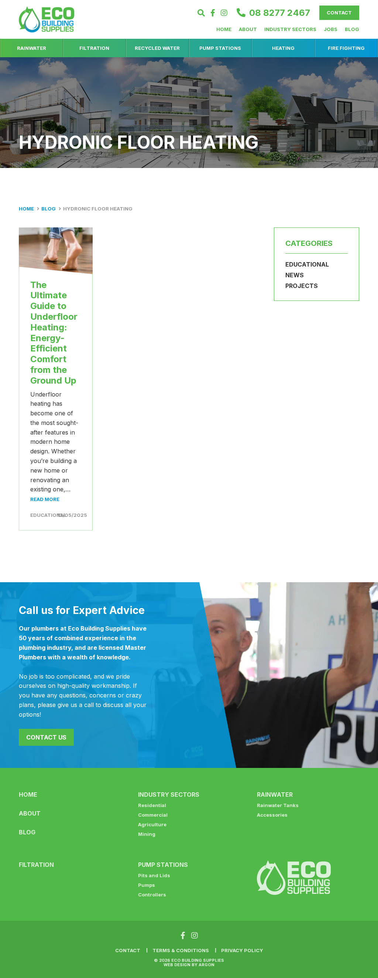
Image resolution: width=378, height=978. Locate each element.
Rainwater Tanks (278, 805)
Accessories (272, 815)
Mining (146, 834)
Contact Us (46, 737)
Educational (48, 515)
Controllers (152, 895)
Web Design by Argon (189, 964)
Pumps (146, 885)
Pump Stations (220, 48)
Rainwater (31, 48)
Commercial (153, 815)
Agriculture (152, 824)
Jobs (330, 29)
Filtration (94, 48)
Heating (283, 48)
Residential (152, 805)
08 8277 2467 (279, 12)
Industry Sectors (290, 29)
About (248, 29)
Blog (352, 29)
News (294, 275)
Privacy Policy (242, 950)
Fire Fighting (346, 48)
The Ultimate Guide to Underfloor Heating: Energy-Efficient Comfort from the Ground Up (54, 332)
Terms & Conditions (180, 950)
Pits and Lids (154, 875)
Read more (44, 499)
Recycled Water (157, 48)
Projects (301, 285)
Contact (339, 13)
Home (223, 29)
